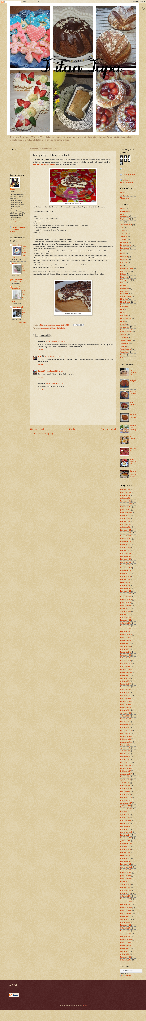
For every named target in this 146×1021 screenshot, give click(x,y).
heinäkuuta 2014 (125, 890)
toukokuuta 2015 (125, 861)
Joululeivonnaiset (126, 225)
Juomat (122, 230)
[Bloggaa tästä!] (77, 325)
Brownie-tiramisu (23, 311)
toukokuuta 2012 (125, 960)
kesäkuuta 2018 (125, 754)
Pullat (122, 309)
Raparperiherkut (125, 318)
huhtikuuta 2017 (125, 794)
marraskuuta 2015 (126, 844)
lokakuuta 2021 (125, 643)
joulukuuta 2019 (125, 704)
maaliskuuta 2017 (126, 797)
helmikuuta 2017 (125, 800)
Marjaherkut (124, 277)
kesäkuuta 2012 (125, 957)
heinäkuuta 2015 (125, 855)
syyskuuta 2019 (125, 713)
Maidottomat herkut (126, 268)
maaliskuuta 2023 (126, 594)
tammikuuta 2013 (126, 940)
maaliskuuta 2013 (126, 934)
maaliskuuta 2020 (126, 695)
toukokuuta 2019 (125, 725)
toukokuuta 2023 (125, 588)
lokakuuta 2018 (125, 745)
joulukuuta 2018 (125, 739)
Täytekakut (124, 343)
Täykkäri (15, 263)
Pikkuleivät (124, 299)
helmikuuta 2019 (125, 733)
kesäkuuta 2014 (125, 893)
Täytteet (123, 346)
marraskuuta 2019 (126, 707)
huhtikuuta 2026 (125, 501)
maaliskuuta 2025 (126, 533)
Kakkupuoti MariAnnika (16, 288)
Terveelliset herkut (126, 340)
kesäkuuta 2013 (125, 925)
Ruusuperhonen (17, 279)
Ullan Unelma (124, 198)
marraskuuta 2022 (126, 605)
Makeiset (123, 274)
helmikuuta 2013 (125, 937)
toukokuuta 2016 (125, 826)
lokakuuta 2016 (125, 812)
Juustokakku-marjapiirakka (133, 371)
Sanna (40, 371)
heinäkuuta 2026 (125, 492)
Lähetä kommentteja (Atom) (43, 434)
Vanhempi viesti (108, 429)
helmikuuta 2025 (125, 536)
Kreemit (122, 254)
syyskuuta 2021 (125, 646)
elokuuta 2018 (125, 751)
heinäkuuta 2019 (125, 719)
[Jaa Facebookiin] (81, 325)
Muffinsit (123, 283)
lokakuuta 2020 (125, 675)
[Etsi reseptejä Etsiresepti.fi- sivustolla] (127, 174)
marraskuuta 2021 (126, 640)
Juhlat (122, 227)
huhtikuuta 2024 (125, 559)
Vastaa (40, 350)
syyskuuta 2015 (125, 849)
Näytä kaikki (22, 322)
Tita (39, 356)
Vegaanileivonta (125, 349)
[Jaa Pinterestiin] (83, 325)
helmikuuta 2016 (125, 835)
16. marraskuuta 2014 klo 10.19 (55, 356)
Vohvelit (123, 355)
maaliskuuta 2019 (126, 730)
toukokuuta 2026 (125, 498)
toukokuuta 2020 (125, 690)
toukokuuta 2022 (125, 623)
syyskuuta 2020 (125, 678)
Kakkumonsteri (17, 307)
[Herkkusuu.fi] (128, 182)
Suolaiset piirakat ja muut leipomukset (126, 330)
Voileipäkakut (124, 358)
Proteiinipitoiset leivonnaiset (125, 305)
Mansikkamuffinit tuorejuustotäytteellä (133, 429)
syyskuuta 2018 (125, 748)
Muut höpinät (124, 289)
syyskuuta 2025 (125, 518)
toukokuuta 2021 (125, 658)
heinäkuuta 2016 (125, 820)
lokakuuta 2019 (125, 710)
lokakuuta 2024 (125, 544)
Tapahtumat (124, 337)
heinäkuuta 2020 (125, 684)
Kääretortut (124, 259)
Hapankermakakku (133, 392)
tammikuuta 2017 (126, 803)
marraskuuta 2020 (126, 672)
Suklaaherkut (61, 328)
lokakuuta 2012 (125, 948)
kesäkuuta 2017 (125, 788)
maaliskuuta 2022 (126, 629)
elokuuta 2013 (125, 922)
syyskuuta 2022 (125, 611)
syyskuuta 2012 (125, 951)
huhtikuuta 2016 (125, 829)
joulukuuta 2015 (125, 841)
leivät (122, 265)
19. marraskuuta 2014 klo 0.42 (56, 383)
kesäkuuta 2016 (125, 823)
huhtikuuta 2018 (125, 759)
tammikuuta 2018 (126, 768)
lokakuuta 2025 (125, 515)
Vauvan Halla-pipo (23, 267)
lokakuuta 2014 (125, 881)
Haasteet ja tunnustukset (124, 215)
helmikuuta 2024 (125, 565)
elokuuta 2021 (125, 649)
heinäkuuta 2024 (125, 553)
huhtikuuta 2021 (125, 661)
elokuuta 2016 (125, 817)
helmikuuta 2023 (125, 597)
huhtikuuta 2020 (125, 693)
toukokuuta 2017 (125, 791)
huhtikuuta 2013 (125, 931)
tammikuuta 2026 (126, 507)
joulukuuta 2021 (125, 637)
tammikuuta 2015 (126, 873)
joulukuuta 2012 (125, 942)
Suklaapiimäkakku (133, 381)
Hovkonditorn (17, 245)
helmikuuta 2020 (125, 698)
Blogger (84, 1005)
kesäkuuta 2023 (125, 585)
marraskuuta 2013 (126, 913)
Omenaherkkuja (125, 296)
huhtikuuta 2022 (125, 626)
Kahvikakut (124, 242)
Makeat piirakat (125, 271)
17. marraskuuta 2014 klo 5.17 (53, 371)
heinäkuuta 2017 (125, 785)
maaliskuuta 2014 (126, 902)
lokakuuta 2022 (125, 608)
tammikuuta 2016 (126, 838)
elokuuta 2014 (125, 887)
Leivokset (123, 262)
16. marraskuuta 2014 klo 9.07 (56, 342)
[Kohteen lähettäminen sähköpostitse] (74, 325)
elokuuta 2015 (125, 852)
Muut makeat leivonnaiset (124, 292)
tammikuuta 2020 (126, 701)
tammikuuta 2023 (126, 600)
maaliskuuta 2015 (126, 867)
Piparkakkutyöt (125, 302)
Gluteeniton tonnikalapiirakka (133, 473)
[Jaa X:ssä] (79, 325)
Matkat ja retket (125, 280)
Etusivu (72, 429)
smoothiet (123, 324)
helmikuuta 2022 (125, 632)
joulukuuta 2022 (125, 603)
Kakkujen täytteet (126, 245)
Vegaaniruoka (124, 352)
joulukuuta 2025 (125, 510)
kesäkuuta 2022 (125, 620)
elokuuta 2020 (125, 681)
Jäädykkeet (124, 239)
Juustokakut (44, 328)
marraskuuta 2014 (126, 878)
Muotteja (123, 286)
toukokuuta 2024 (125, 556)
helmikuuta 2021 (125, 666)
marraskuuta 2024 (126, 542)
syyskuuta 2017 (125, 780)
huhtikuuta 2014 (125, 899)
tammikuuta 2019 (126, 736)
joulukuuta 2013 (125, 910)
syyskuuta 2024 (125, 547)
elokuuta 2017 (125, 783)
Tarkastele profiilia (16, 222)
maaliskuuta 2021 (126, 664)
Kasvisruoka (124, 248)
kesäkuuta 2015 (125, 858)
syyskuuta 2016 (125, 815)
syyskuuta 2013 (125, 919)
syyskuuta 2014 (125, 884)
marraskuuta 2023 (126, 571)
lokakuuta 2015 (125, 847)
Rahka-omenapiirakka (133, 461)
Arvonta (122, 208)
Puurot (122, 312)
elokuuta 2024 (125, 550)
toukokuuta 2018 (125, 756)
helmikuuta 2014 (125, 905)
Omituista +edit (16, 281)
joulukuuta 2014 (125, 876)
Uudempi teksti (37, 429)
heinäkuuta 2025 (125, 524)
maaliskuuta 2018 (126, 762)
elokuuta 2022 (125, 614)
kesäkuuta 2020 (125, 687)
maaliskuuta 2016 (126, 832)
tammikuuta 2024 (126, 568)
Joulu (122, 222)
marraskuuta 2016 (126, 809)
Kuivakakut (124, 257)
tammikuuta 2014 (126, 908)
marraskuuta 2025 (126, 512)
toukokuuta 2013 (125, 928)
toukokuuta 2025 (125, 527)
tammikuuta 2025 (126, 539)
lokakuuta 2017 (125, 777)
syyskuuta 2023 (125, 576)
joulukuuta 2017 (125, 771)
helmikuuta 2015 (125, 870)
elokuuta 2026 (125, 489)
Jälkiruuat (53, 328)
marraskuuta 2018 (126, 742)
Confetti (122, 192)
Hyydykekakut (125, 219)
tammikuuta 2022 (126, 635)
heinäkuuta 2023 (125, 582)
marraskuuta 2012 (126, 945)
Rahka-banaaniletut (133, 404)
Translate (128, 976)
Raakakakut (124, 315)
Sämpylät (123, 334)
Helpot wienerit (132, 437)
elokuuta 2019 (125, 716)
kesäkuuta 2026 (125, 495)
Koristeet (123, 251)
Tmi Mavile (124, 195)
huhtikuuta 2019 (125, 727)
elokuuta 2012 (125, 954)
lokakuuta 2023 (125, 573)
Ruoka (122, 321)
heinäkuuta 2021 (125, 652)
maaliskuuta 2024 (126, 562)
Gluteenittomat (125, 211)
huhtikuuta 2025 (125, 530)
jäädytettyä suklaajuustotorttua (44, 164)
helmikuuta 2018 (125, 765)
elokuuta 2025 (125, 521)
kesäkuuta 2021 (125, 655)
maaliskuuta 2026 (126, 504)
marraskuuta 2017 (126, 774)
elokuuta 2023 (125, 579)
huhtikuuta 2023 (125, 591)
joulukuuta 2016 (125, 806)
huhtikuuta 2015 (125, 864)
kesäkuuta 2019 (125, 722)
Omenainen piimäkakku (133, 416)
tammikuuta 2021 (126, 669)
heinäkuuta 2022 (125, 617)
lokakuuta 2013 (125, 916)
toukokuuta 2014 (125, 896)
